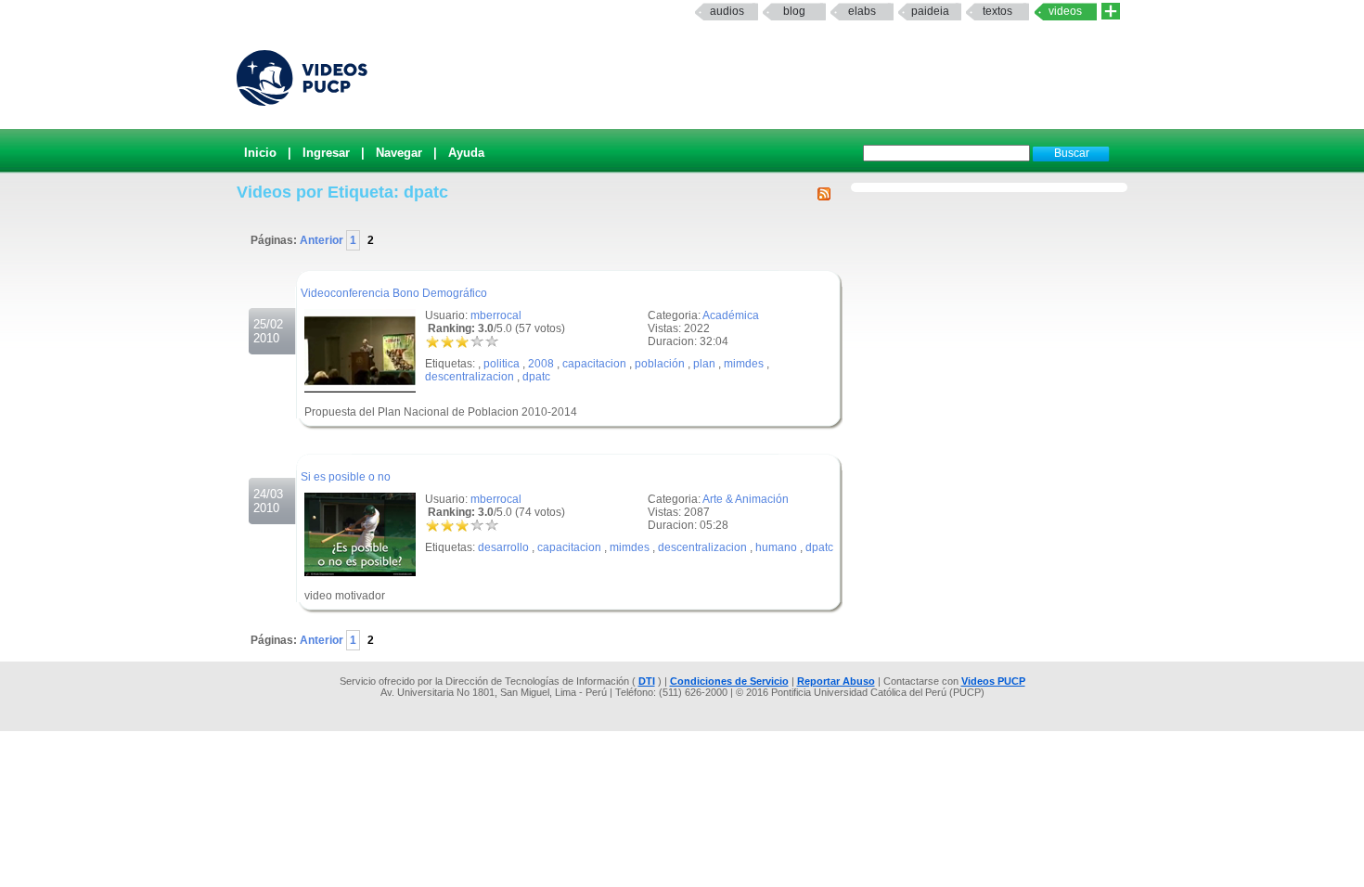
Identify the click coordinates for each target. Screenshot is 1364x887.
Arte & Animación (745, 499)
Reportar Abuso (836, 681)
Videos (1065, 11)
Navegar (399, 153)
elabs (862, 11)
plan (704, 363)
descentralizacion (469, 376)
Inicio (260, 153)
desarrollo (503, 547)
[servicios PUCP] (1110, 11)
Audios (727, 11)
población (660, 363)
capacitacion (594, 363)
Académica (730, 315)
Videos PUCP (993, 681)
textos (997, 11)
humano (776, 547)
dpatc (536, 376)
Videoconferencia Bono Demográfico (394, 293)
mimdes (744, 363)
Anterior (323, 240)
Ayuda (466, 153)
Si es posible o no (346, 476)
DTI (646, 681)
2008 (541, 363)
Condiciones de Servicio (729, 681)
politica (501, 363)
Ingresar (326, 153)
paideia (930, 11)
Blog (794, 11)
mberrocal (495, 315)
